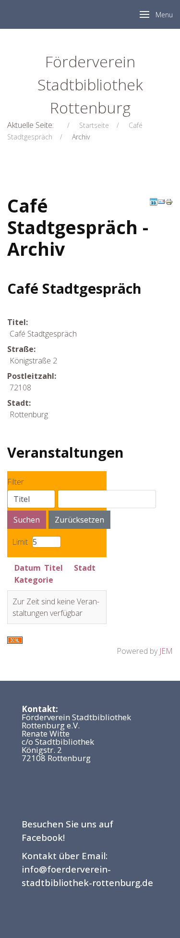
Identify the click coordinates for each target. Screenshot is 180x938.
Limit (20, 542)
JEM (166, 651)
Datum (27, 568)
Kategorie (33, 580)
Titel (53, 568)
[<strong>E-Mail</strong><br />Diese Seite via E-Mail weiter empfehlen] (161, 201)
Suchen (26, 519)
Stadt (85, 568)
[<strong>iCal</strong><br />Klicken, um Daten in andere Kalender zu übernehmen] (15, 639)
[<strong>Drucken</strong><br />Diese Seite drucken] (169, 201)
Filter (15, 481)
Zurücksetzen (79, 519)
